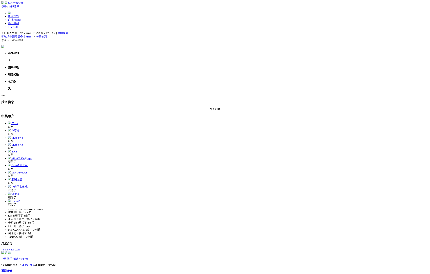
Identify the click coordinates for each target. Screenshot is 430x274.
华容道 (15, 130)
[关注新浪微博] (6, 252)
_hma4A (16, 201)
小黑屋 (5, 258)
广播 (14, 19)
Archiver (23, 258)
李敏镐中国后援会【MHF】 (17, 36)
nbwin (14, 151)
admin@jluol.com (10, 249)
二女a (14, 123)
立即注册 (14, 6)
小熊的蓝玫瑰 (19, 186)
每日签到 (13, 23)
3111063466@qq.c (21, 158)
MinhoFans (28, 264)
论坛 (13, 16)
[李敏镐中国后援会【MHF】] (9, 13)
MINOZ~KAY (19, 172)
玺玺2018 (16, 193)
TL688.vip (17, 137)
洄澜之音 (16, 179)
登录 (4, 6)
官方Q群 (13, 26)
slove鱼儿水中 (19, 165)
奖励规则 (62, 33)
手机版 (14, 258)
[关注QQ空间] (9, 252)
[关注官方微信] (2, 252)
